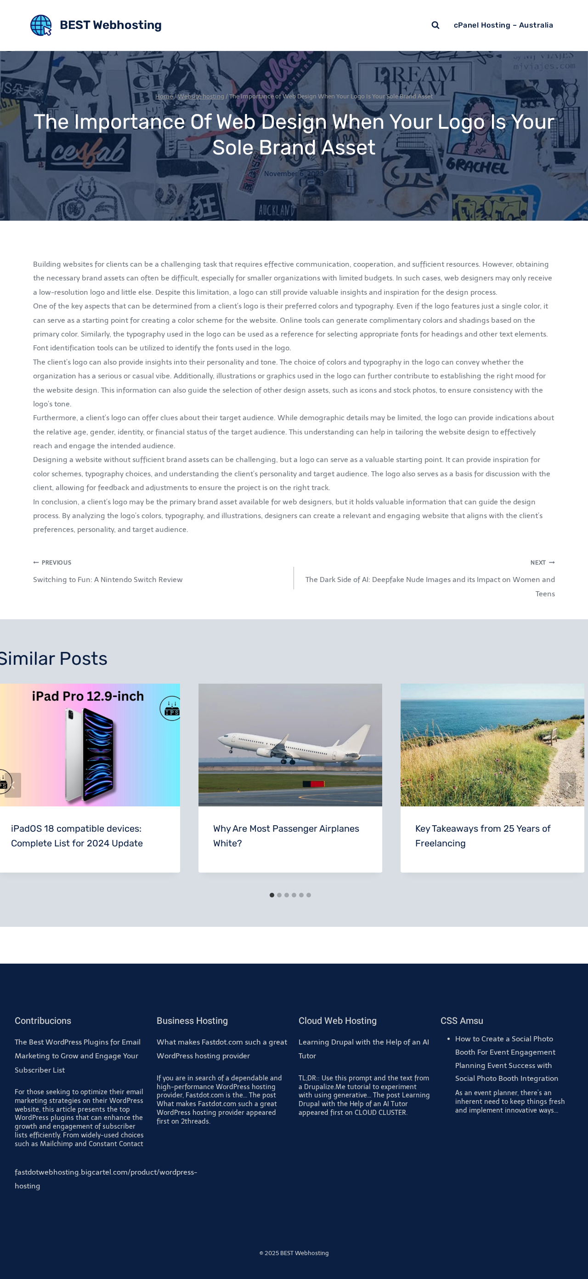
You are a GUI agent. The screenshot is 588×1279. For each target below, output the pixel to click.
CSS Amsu (462, 1021)
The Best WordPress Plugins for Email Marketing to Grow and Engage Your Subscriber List (78, 1056)
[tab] (272, 895)
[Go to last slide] (13, 785)
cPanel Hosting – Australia (503, 25)
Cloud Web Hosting (338, 1021)
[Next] (568, 785)
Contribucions (43, 1021)
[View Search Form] (435, 25)
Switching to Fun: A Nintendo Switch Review (108, 571)
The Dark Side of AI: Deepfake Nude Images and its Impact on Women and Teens (430, 578)
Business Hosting (192, 1021)
